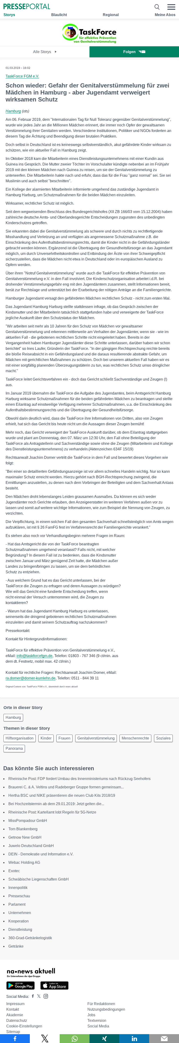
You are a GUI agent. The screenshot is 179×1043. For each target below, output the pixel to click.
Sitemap (13, 1032)
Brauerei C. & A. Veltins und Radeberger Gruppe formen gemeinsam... (66, 787)
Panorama (14, 748)
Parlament (16, 904)
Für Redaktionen (101, 1004)
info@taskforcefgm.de (34, 656)
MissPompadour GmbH (27, 821)
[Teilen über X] (45, 1038)
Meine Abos (165, 15)
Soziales (163, 738)
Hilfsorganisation (20, 738)
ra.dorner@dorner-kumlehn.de (30, 678)
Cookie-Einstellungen (24, 1026)
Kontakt (12, 1009)
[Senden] (164, 1038)
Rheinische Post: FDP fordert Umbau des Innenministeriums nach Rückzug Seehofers (79, 779)
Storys (9, 15)
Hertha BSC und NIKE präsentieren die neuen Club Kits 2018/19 (61, 795)
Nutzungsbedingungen (106, 1009)
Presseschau (19, 896)
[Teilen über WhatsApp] (75, 1038)
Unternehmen (19, 913)
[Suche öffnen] (157, 7)
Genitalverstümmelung (96, 738)
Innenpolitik (18, 888)
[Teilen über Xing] (104, 1038)
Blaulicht (59, 15)
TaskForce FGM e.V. (22, 76)
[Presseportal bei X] (37, 997)
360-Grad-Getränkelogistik (30, 938)
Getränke (16, 946)
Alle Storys (42, 52)
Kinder (46, 738)
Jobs (91, 1015)
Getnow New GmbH (24, 837)
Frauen (64, 738)
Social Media (98, 1026)
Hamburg (13, 111)
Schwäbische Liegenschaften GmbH (38, 879)
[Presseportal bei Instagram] (44, 996)
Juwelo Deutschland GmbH (31, 846)
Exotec (14, 871)
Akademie (14, 1015)
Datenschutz (16, 1021)
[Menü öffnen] (171, 7)
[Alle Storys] (89, 42)
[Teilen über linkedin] (134, 1038)
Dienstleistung (20, 930)
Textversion (96, 1021)
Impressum (15, 1004)
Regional (111, 15)
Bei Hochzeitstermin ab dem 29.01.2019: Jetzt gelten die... (56, 804)
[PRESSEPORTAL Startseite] (26, 7)
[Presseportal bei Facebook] (31, 997)
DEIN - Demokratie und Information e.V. (40, 854)
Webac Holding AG (24, 862)
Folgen (129, 52)
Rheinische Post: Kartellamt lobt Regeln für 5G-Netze (52, 812)
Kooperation (18, 921)
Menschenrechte (135, 738)
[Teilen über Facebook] (15, 1038)
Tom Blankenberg (23, 829)
